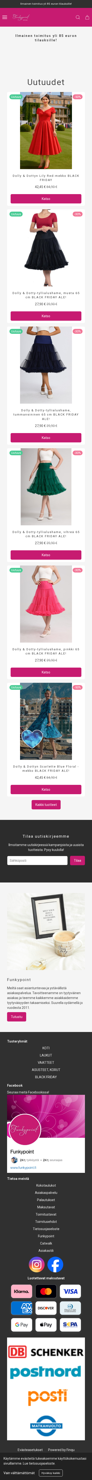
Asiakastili (46, 1250)
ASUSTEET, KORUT (46, 1070)
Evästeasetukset (30, 1450)
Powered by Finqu (61, 1450)
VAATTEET (46, 1062)
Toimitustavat (46, 1214)
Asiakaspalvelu (46, 1193)
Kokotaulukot (46, 1185)
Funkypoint (46, 1236)
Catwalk (46, 1243)
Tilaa (77, 860)
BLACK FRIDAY (46, 1077)
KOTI (46, 1048)
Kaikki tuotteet (46, 805)
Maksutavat (46, 1207)
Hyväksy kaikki (51, 1473)
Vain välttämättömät (19, 1473)
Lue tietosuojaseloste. (39, 1463)
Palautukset (46, 1200)
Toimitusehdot (46, 1222)
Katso (46, 199)
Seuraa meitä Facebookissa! (28, 1092)
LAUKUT (46, 1055)
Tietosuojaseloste (46, 1229)
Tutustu (16, 1017)
